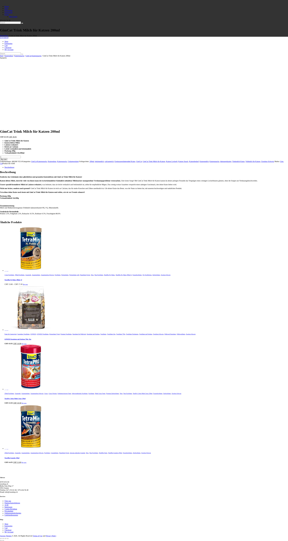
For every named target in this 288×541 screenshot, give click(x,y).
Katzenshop (9, 56)
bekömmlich (99, 161)
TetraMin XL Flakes (109, 275)
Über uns (7, 501)
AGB (6, 505)
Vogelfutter (103, 334)
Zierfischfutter (156, 275)
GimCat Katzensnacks (33, 56)
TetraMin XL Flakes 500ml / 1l (13, 280)
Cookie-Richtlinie (10, 509)
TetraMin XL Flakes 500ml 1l (124, 275)
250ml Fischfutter (9, 393)
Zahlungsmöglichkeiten (12, 513)
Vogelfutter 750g (120, 334)
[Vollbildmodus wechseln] (3, 538)
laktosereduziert (225, 161)
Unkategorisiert (73, 161)
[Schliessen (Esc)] (8, 538)
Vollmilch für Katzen (252, 161)
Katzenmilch (204, 161)
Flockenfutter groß (74, 275)
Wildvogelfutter (181, 334)
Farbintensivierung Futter (64, 393)
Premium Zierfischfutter (112, 393)
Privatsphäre (8, 511)
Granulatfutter (54, 453)
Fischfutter (57, 275)
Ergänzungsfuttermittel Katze (125, 161)
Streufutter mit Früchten (93, 334)
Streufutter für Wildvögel (79, 334)
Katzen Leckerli (171, 161)
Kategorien (8, 526)
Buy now (4, 159)
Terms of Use (37, 536)
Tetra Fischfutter (98, 275)
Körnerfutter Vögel (54, 334)
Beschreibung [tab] (9, 167)
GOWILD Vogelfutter (42, 334)
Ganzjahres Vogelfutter (23, 334)
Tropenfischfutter (137, 275)
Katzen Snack (183, 161)
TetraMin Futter (103, 453)
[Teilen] (5, 538)
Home (2, 36)
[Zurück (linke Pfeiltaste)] (1, 540)
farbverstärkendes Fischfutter (80, 393)
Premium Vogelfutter (66, 334)
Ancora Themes (6, 536)
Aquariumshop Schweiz (47, 275)
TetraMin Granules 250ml (115, 453)
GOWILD (33, 334)
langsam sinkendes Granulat (77, 453)
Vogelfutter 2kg (111, 334)
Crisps (46, 393)
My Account (8, 532)
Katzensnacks (19, 56)
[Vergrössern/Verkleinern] (1, 538)
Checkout (7, 530)
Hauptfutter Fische (85, 275)
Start (1, 56)
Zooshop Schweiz (267, 161)
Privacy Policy (51, 536)
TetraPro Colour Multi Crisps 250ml (142, 393)
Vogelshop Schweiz (158, 334)
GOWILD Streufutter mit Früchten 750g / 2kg (17, 339)
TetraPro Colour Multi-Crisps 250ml (15, 398)
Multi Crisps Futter (100, 393)
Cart (6, 528)
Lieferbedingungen (11, 515)
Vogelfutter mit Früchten (145, 334)
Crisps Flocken (53, 393)
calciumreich (109, 161)
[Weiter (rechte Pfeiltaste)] (3, 540)
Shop (6, 36)
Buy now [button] (24, 403)
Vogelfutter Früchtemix (132, 334)
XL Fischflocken (147, 275)
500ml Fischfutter (19, 275)
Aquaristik (28, 275)
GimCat (139, 161)
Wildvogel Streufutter (170, 334)
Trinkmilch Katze (238, 161)
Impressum (8, 507)
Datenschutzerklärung (12, 503)
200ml (92, 161)
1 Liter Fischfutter (9, 275)
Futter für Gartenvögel (10, 334)
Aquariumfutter (36, 275)
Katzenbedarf (194, 161)
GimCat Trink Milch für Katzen (154, 161)
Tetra (92, 275)
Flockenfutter (64, 275)
